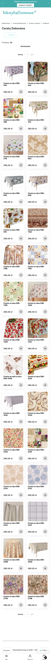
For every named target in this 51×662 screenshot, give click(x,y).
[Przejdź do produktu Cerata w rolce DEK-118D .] (13, 291)
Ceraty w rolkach (34, 23)
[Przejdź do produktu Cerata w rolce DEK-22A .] (38, 71)
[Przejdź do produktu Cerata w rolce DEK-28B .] (13, 108)
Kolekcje (46, 23)
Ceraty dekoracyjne (19, 23)
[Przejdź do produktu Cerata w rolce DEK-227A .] (38, 438)
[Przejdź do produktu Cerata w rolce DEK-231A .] (13, 475)
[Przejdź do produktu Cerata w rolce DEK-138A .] (13, 328)
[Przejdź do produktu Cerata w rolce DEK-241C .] (38, 511)
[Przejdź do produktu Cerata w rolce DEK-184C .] (13, 401)
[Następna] (48, 3)
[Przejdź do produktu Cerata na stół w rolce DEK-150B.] (13, 365)
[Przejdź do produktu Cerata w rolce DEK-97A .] (13, 218)
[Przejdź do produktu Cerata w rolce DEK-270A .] (13, 585)
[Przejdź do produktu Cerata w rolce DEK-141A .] (38, 328)
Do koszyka (21, 91)
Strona (20, 55)
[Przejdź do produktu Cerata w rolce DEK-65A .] (38, 145)
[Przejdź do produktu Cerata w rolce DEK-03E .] (13, 71)
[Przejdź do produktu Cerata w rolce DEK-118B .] (13, 255)
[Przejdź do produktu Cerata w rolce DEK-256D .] (38, 548)
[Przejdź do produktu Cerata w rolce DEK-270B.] (38, 585)
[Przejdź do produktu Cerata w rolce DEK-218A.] (13, 438)
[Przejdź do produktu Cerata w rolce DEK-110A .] (38, 218)
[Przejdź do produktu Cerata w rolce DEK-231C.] (38, 475)
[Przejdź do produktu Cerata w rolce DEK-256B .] (13, 548)
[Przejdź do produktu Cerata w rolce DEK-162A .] (38, 365)
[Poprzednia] (2, 3)
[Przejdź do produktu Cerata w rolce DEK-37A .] (38, 108)
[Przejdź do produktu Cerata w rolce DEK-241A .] (13, 511)
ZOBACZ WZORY (25, 5)
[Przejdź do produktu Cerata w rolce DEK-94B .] (38, 181)
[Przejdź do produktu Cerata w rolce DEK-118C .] (38, 255)
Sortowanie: (25, 46)
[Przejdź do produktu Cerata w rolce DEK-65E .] (13, 181)
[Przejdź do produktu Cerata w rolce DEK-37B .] (13, 145)
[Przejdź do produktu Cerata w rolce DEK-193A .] (38, 401)
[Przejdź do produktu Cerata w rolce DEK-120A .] (38, 291)
